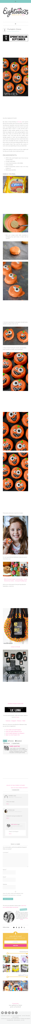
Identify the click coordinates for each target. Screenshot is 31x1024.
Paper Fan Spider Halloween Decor (14, 731)
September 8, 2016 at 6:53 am (15, 811)
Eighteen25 (16, 12)
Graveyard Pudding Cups (21, 580)
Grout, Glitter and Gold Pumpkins (13, 729)
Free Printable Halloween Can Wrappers (15, 733)
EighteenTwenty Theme (17, 1018)
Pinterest (19, 720)
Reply (7, 803)
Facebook (8, 720)
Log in (22, 1020)
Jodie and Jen (14, 746)
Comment (6, 852)
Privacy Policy (15, 1003)
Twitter (23, 720)
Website (5, 884)
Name (4, 869)
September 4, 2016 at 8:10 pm (15, 797)
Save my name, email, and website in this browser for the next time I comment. (13, 894)
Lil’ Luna (19, 121)
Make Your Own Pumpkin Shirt (13, 735)
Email (4, 877)
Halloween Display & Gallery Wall (15, 703)
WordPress (17, 1020)
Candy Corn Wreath (15, 646)
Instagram (13, 720)
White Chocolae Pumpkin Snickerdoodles (13, 579)
